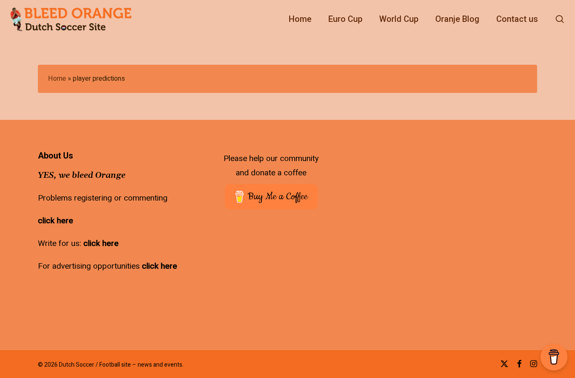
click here (55, 221)
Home (57, 79)
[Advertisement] (506, 203)
